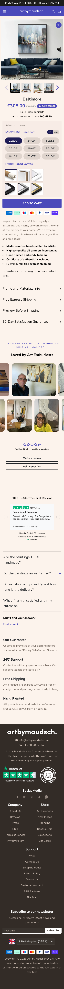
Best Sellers (44, 829)
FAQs (32, 855)
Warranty (32, 879)
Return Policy (32, 873)
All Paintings (45, 811)
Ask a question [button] (32, 466)
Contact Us (32, 862)
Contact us (9, 624)
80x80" (50, 156)
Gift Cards (45, 841)
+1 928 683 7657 (34, 745)
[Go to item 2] (26, 88)
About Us (15, 811)
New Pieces (45, 817)
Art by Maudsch (36, 959)
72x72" (31, 156)
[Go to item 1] (15, 88)
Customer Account (32, 885)
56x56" (50, 148)
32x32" (50, 141)
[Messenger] (46, 797)
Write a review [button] (32, 458)
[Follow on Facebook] (17, 797)
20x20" (13, 141)
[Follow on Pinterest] (32, 797)
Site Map (32, 897)
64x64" (13, 156)
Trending (44, 823)
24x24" (31, 141)
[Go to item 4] (49, 88)
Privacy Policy (15, 841)
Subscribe (53, 930)
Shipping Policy (32, 867)
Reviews (15, 817)
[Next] (58, 87)
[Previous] (5, 87)
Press (15, 823)
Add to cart (32, 203)
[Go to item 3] (38, 88)
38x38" (13, 148)
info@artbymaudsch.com (34, 740)
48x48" (31, 148)
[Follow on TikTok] (39, 797)
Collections (45, 835)
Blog (15, 829)
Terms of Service (15, 835)
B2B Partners (32, 891)
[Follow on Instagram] (24, 797)
